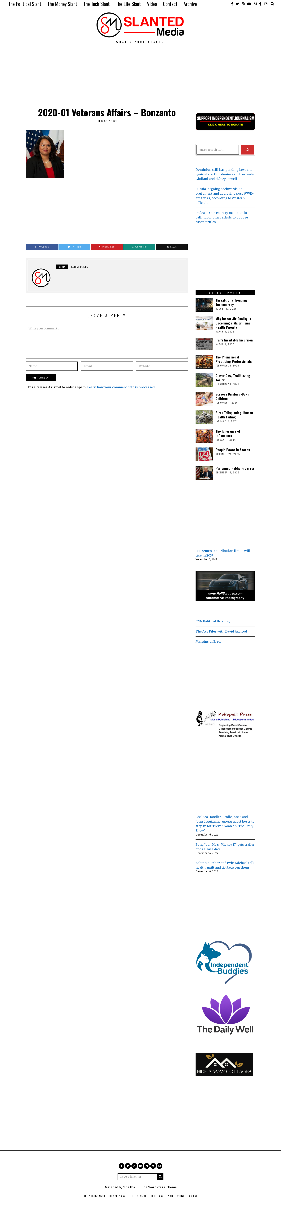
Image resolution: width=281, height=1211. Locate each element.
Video (152, 3)
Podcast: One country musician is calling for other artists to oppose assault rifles (222, 217)
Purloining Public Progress (235, 468)
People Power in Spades (233, 449)
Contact (170, 3)
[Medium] (255, 4)
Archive (190, 3)
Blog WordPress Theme (158, 1187)
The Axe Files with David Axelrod (221, 631)
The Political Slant (24, 3)
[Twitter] (237, 4)
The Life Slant (128, 3)
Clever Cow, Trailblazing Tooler (233, 377)
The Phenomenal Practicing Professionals (234, 359)
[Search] (247, 150)
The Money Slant (62, 3)
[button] (160, 1176)
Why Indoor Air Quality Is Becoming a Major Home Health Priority (233, 323)
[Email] (265, 4)
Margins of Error (209, 641)
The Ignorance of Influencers (228, 433)
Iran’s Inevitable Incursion (234, 339)
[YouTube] (249, 4)
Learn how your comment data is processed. (121, 387)
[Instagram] (243, 4)
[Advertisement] (140, 70)
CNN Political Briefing (213, 621)
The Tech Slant (96, 3)
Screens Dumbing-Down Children (232, 396)
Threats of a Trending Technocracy (231, 302)
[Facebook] (232, 4)
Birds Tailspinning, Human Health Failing (234, 414)
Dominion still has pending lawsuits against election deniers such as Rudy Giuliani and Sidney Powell (225, 174)
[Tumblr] (260, 4)
